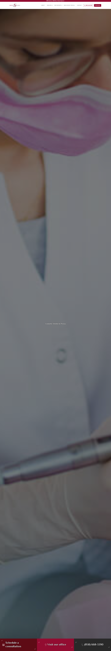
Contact (79, 5)
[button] (49, 5)
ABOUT (43, 5)
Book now (97, 5)
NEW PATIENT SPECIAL (69, 5)
